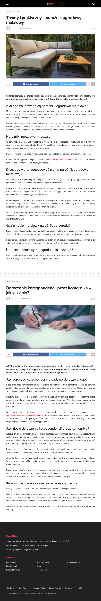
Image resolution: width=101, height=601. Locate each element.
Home (8, 11)
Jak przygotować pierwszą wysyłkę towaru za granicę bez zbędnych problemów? (37, 541)
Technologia (42, 570)
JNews (13, 593)
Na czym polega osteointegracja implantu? (22, 549)
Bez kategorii (11, 566)
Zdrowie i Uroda (73, 562)
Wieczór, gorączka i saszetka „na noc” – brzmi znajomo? (28, 545)
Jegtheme (53, 593)
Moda (39, 566)
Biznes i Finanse (13, 570)
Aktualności (16, 281)
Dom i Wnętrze (17, 11)
